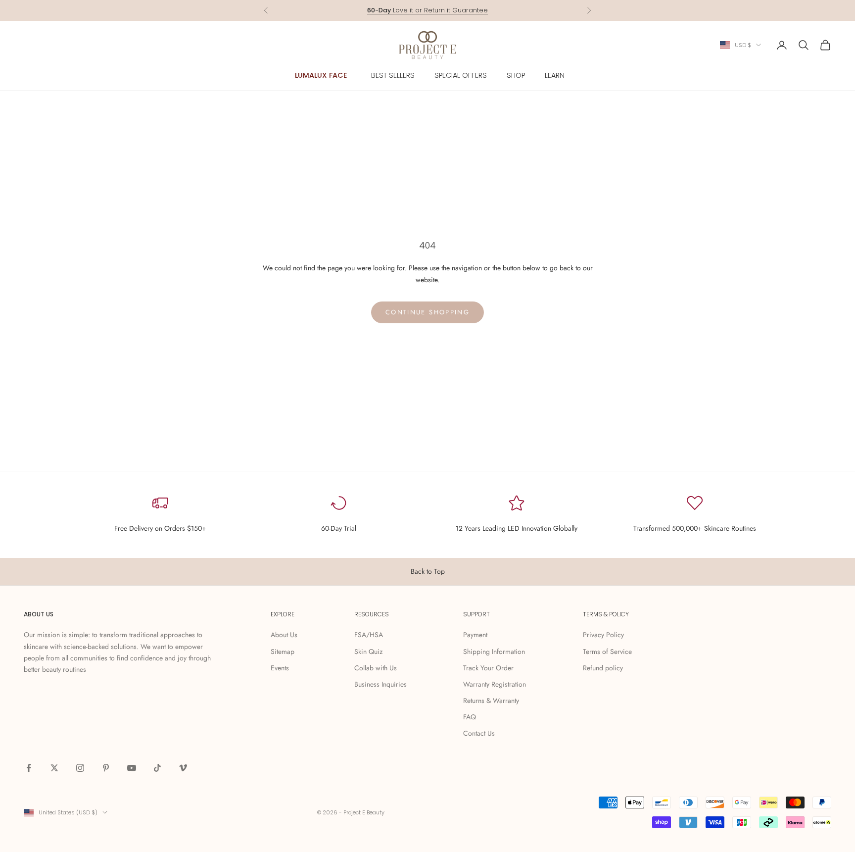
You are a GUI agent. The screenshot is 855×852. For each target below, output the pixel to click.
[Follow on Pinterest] (106, 768)
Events (280, 668)
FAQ (469, 717)
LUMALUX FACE (321, 75)
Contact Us (479, 733)
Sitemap (282, 651)
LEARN (555, 75)
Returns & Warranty (491, 700)
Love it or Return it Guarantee (427, 10)
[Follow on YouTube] (132, 768)
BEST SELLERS (393, 75)
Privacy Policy (603, 635)
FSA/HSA (368, 635)
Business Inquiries (380, 684)
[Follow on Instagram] (80, 768)
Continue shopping (427, 312)
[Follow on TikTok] (157, 768)
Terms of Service (607, 651)
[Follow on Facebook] (29, 768)
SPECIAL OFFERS (460, 75)
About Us (284, 635)
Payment (475, 635)
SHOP (516, 75)
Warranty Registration (494, 684)
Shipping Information (494, 651)
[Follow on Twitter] (54, 768)
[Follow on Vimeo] (183, 768)
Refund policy (603, 668)
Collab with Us (375, 668)
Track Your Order (488, 668)
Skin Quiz (368, 651)
